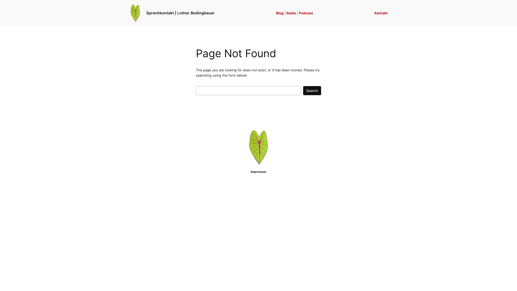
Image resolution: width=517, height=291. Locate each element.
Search (312, 91)
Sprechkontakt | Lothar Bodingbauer (180, 13)
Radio (291, 13)
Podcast (306, 13)
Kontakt (381, 13)
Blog (280, 13)
